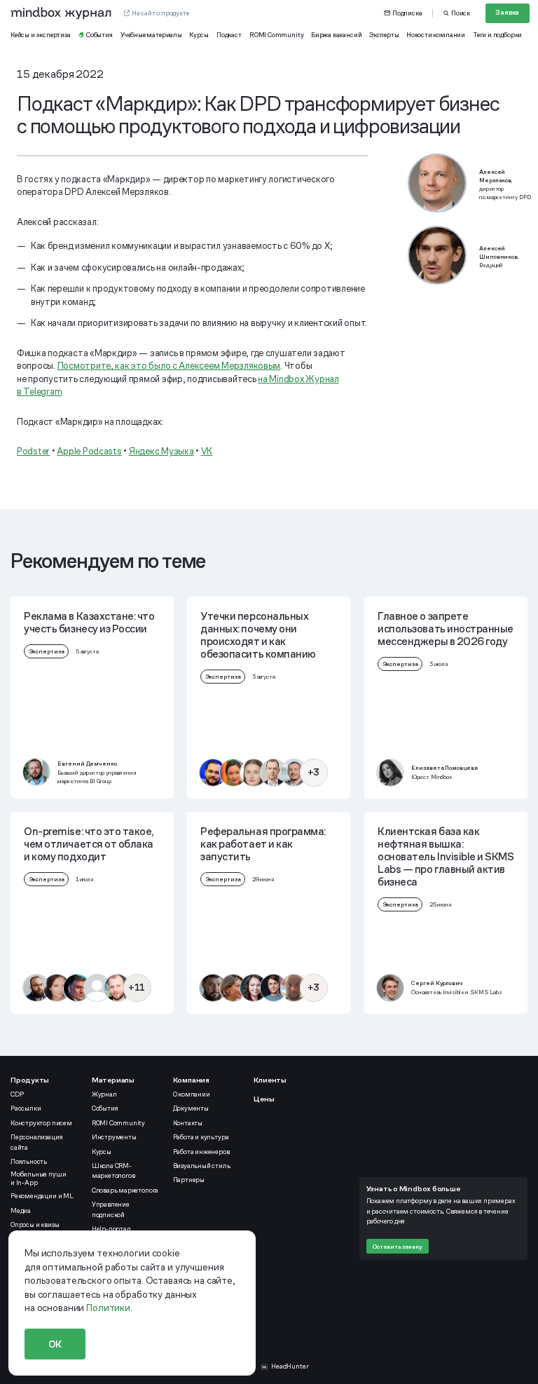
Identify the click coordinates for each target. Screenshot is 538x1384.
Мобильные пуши (39, 1178)
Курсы (101, 1152)
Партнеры (189, 1180)
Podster (33, 451)
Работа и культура (201, 1137)
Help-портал (111, 1229)
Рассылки (26, 1108)
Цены (264, 1099)
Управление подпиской (111, 1209)
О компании (191, 1094)
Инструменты (114, 1137)
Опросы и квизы (35, 1225)
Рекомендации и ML (42, 1196)
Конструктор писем (41, 1123)
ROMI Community (118, 1123)
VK (206, 451)
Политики (108, 1307)
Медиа (21, 1211)
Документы (191, 1108)
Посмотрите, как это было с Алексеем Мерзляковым (169, 366)
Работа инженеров (201, 1152)
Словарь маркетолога (125, 1190)
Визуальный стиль (201, 1166)
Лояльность (29, 1162)
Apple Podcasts (89, 451)
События (105, 1108)
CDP (17, 1094)
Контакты (187, 1123)
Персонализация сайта (36, 1142)
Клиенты (270, 1080)
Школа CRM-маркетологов (113, 1171)
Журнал (104, 1094)
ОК (55, 1344)
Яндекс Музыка (161, 451)
